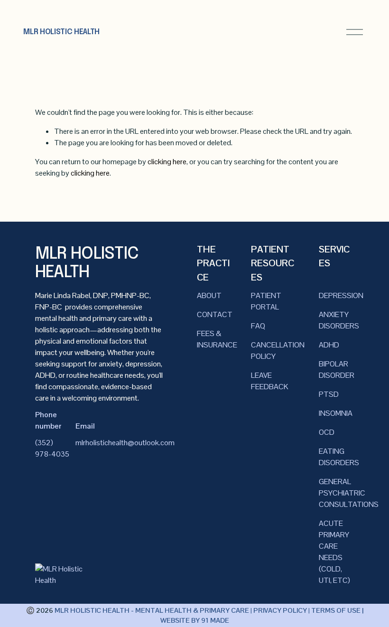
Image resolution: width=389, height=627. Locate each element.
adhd (329, 345)
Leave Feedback (269, 381)
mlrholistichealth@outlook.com (125, 443)
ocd (326, 432)
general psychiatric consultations (349, 493)
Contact (214, 314)
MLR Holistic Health (61, 32)
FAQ (258, 326)
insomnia (335, 413)
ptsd (329, 394)
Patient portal (266, 301)
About (209, 295)
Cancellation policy (278, 350)
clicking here (167, 162)
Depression (341, 295)
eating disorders (339, 457)
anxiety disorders (339, 320)
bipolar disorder (336, 369)
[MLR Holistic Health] (59, 580)
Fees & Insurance (217, 339)
